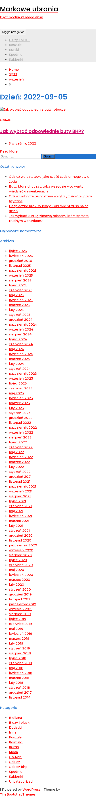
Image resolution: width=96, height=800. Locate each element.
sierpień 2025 (20, 280)
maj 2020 (16, 570)
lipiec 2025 (18, 285)
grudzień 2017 (20, 692)
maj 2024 (16, 349)
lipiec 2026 (18, 251)
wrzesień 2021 (20, 491)
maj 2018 (16, 668)
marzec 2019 (19, 639)
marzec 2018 (19, 678)
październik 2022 (23, 428)
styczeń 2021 (19, 531)
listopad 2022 (20, 423)
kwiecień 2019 (20, 634)
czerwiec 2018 (20, 663)
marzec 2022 (19, 462)
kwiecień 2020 (21, 575)
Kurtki (14, 50)
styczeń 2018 (19, 688)
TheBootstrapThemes (18, 794)
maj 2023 (16, 393)
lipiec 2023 (18, 383)
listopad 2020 (20, 540)
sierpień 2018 (20, 653)
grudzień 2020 (21, 535)
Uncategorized (21, 781)
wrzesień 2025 (21, 275)
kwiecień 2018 (20, 673)
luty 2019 (16, 643)
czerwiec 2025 (20, 290)
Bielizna (15, 718)
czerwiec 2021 (20, 506)
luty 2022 (16, 467)
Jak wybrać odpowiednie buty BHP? (42, 131)
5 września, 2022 (22, 143)
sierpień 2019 (20, 614)
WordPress (32, 790)
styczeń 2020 (20, 589)
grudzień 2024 (20, 320)
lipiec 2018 (17, 658)
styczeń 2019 (19, 648)
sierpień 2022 (20, 437)
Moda (13, 752)
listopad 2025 (20, 266)
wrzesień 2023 (21, 378)
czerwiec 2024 (21, 344)
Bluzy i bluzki (19, 40)
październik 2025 (23, 271)
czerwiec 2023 (21, 388)
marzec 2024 (19, 359)
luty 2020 (16, 585)
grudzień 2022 (20, 418)
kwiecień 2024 (21, 354)
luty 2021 (16, 526)
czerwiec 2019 (20, 624)
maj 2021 (16, 511)
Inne (13, 732)
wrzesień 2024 (21, 329)
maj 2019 (16, 629)
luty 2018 (16, 683)
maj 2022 (16, 452)
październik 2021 (22, 486)
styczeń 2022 (20, 472)
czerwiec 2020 (21, 565)
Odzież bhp (18, 767)
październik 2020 (23, 545)
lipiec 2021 (17, 501)
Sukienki (16, 60)
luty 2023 (16, 408)
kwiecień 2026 (21, 256)
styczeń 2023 (20, 413)
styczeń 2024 (20, 369)
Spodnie (15, 55)
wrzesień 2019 (20, 609)
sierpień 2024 (20, 334)
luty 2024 (16, 364)
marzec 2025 (19, 305)
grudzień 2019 (20, 594)
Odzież (14, 762)
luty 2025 (16, 310)
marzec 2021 (19, 521)
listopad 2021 (19, 482)
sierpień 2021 (20, 496)
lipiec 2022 (18, 442)
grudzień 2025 (20, 261)
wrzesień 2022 (21, 432)
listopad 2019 (19, 599)
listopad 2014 (19, 697)
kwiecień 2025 (21, 300)
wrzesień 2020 (21, 550)
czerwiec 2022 (21, 447)
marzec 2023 (19, 403)
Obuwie (5, 120)
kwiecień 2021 (20, 516)
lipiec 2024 (18, 339)
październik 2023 (23, 374)
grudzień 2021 (20, 477)
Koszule (15, 45)
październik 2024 (23, 324)
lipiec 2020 (18, 560)
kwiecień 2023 (21, 398)
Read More (9, 151)
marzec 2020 (19, 580)
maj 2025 (16, 295)
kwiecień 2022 (21, 457)
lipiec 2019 (17, 619)
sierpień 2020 (20, 555)
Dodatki (15, 728)
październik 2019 (22, 604)
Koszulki (16, 742)
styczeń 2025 (19, 315)
